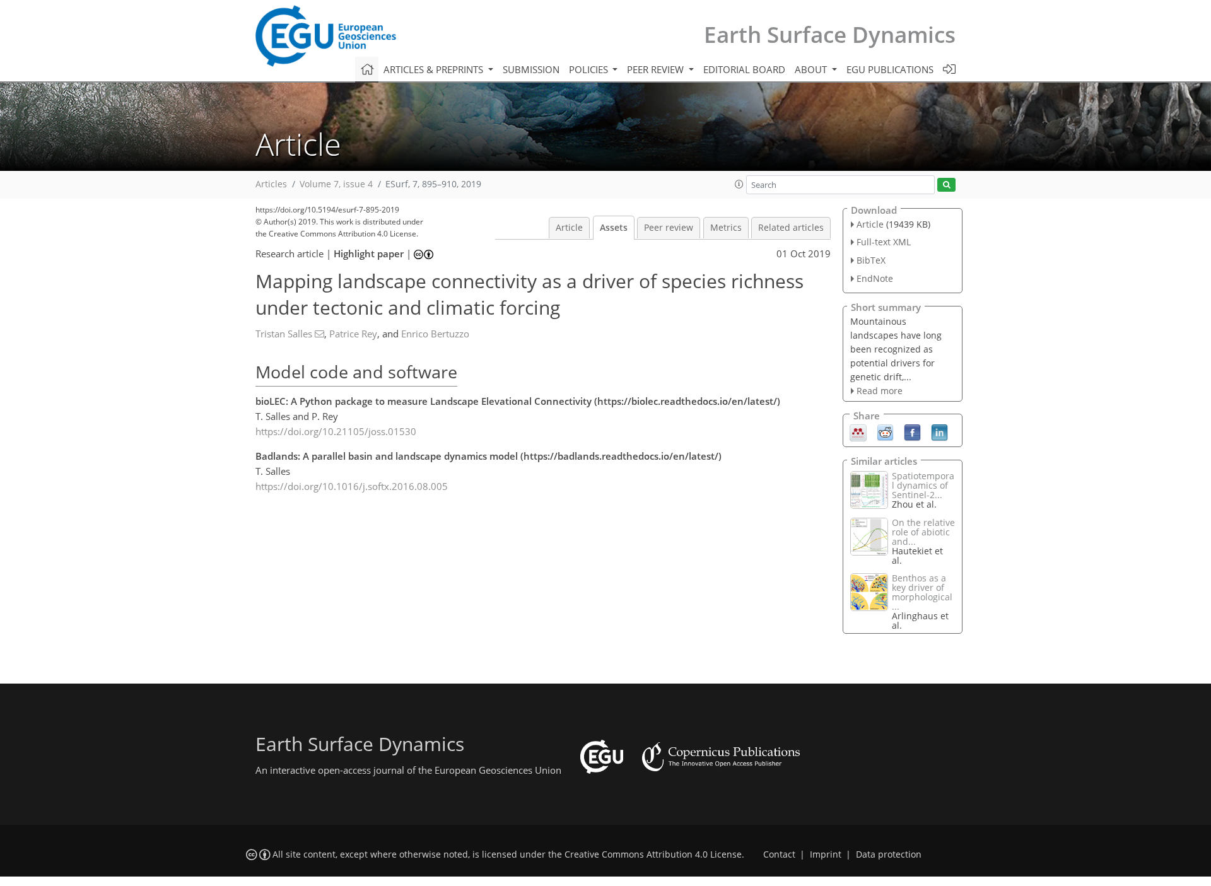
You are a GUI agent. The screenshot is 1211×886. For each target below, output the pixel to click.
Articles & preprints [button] (434, 69)
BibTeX (871, 260)
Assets (614, 227)
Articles (271, 184)
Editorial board (744, 69)
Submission (531, 69)
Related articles (791, 227)
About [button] (812, 69)
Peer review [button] (656, 69)
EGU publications (889, 69)
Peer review (668, 227)
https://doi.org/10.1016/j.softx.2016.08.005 (351, 486)
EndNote (875, 278)
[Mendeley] (858, 432)
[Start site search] (946, 185)
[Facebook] (912, 432)
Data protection (888, 854)
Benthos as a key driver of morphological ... (922, 592)
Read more (880, 391)
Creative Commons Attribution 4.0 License (653, 854)
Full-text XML (884, 242)
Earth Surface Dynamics (830, 34)
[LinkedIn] (939, 432)
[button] (739, 184)
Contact (779, 854)
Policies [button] (590, 69)
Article (569, 227)
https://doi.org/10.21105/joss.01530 (335, 431)
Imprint (825, 854)
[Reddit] (885, 432)
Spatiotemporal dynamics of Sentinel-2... (923, 485)
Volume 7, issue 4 (336, 184)
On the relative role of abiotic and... (923, 531)
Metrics (726, 227)
